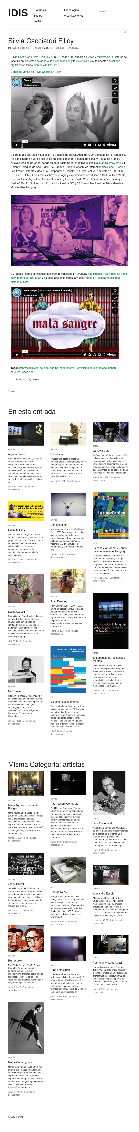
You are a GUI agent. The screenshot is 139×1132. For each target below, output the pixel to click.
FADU (37, 21)
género (44, 61)
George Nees (59, 892)
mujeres (15, 372)
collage (44, 368)
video (91, 57)
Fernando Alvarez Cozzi (107, 962)
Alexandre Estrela (103, 893)
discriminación (62, 61)
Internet (52, 65)
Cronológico (71, 10)
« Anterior (19, 379)
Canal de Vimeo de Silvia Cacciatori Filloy (36, 72)
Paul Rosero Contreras (64, 803)
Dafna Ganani (16, 611)
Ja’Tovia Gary (101, 450)
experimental (67, 368)
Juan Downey (106, 163)
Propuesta (40, 10)
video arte (28, 372)
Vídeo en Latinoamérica (65, 701)
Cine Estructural (60, 969)
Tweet (11, 391)
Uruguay (73, 48)
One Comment (73, 481)
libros (95, 543)
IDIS (18, 12)
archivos (39, 65)
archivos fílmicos (28, 368)
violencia (81, 61)
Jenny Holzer (16, 883)
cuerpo (54, 368)
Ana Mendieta (59, 524)
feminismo (83, 368)
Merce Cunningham (20, 1062)
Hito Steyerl (15, 691)
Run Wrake (15, 960)
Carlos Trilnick (21, 48)
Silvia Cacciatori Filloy (24, 57)
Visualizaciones (73, 15)
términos (54, 449)
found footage (98, 368)
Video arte (57, 454)
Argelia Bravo (16, 454)
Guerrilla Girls (16, 530)
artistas (60, 48)
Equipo (38, 15)
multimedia (103, 57)
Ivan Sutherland (102, 823)
